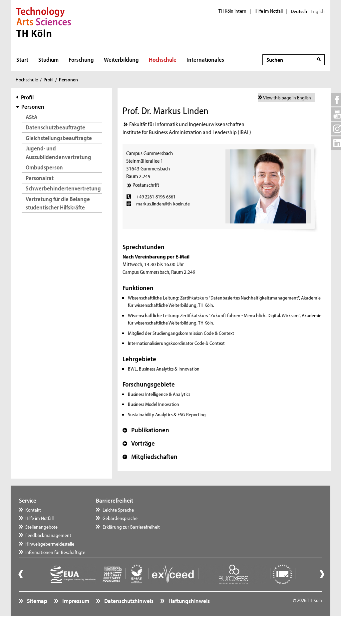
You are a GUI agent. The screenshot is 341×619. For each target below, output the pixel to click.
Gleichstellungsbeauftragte (59, 138)
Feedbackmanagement (48, 535)
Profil (48, 79)
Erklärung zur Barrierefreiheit (131, 527)
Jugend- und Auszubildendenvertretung (58, 152)
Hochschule (162, 59)
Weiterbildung (121, 59)
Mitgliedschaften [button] (150, 457)
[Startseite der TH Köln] (43, 21)
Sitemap (36, 601)
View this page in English (287, 97)
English (318, 11)
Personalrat (40, 178)
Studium (48, 59)
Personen (32, 106)
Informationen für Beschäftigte (55, 552)
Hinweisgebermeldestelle (49, 544)
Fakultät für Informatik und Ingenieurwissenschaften (186, 123)
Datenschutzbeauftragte (55, 127)
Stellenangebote (41, 527)
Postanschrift (146, 184)
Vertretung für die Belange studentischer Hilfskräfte (58, 203)
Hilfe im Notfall (268, 11)
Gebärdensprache (120, 518)
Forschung (81, 59)
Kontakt (33, 510)
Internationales (205, 59)
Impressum (75, 601)
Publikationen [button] (146, 430)
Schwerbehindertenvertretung (63, 188)
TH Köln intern (232, 11)
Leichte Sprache (118, 510)
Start (22, 59)
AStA (31, 117)
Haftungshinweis (189, 601)
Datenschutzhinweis (128, 601)
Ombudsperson (44, 167)
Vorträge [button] (139, 443)
